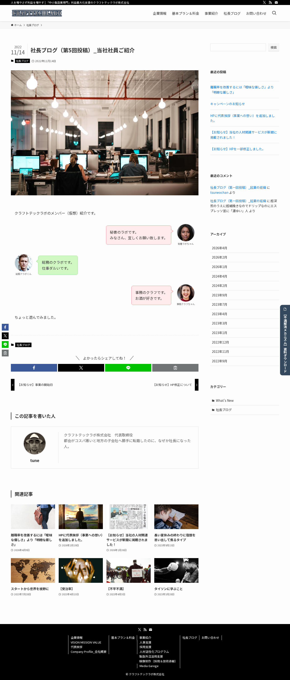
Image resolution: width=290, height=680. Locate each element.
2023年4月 (219, 314)
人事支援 (145, 642)
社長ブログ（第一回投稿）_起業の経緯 (238, 187)
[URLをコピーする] (175, 368)
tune (34, 460)
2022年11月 (220, 351)
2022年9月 (219, 361)
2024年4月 (219, 276)
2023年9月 (219, 295)
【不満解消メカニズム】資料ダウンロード (285, 342)
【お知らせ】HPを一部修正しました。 (237, 149)
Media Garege (149, 666)
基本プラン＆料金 (123, 637)
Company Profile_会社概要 (88, 651)
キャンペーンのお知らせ (227, 104)
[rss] (270, 2)
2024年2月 (219, 285)
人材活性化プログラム (154, 651)
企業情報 (76, 637)
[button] (34, 368)
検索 (274, 47)
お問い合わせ (210, 637)
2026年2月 (219, 257)
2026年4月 (219, 248)
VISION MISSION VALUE (86, 642)
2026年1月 (219, 266)
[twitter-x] (264, 2)
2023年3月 (219, 323)
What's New (225, 400)
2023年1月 (219, 332)
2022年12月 (220, 342)
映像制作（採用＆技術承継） (158, 661)
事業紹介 (145, 637)
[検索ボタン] (274, 13)
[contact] (276, 2)
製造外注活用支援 (151, 656)
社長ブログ (22, 61)
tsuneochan (219, 192)
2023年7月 (219, 304)
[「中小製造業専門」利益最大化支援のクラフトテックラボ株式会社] (37, 13)
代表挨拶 (76, 647)
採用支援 (145, 647)
